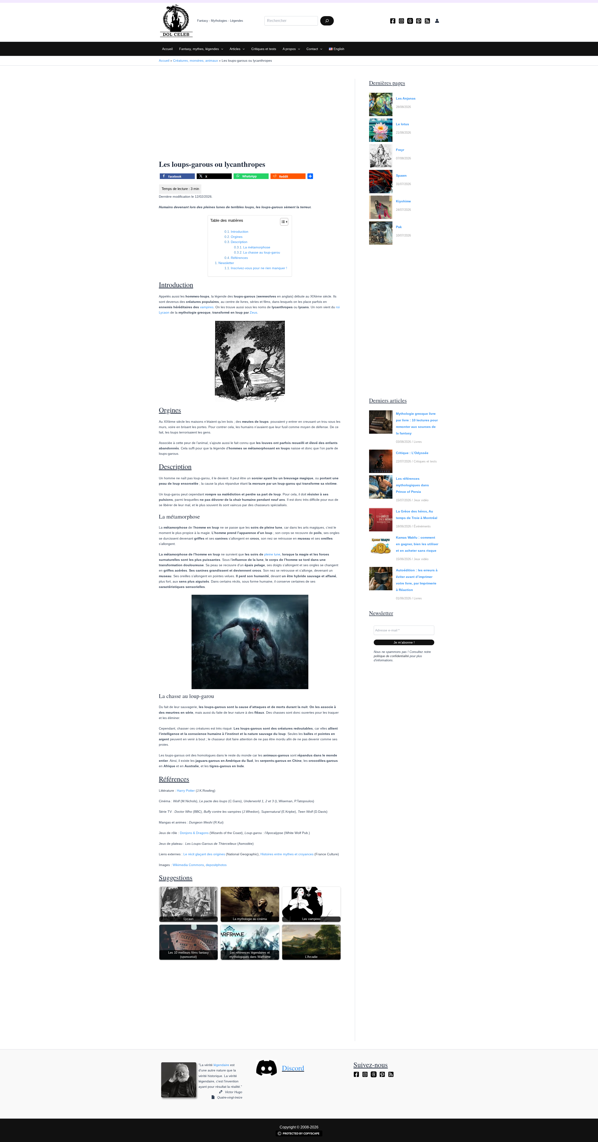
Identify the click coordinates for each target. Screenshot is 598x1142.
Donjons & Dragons (194, 833)
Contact (312, 49)
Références (239, 258)
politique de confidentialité (391, 656)
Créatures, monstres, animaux (195, 60)
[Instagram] (401, 21)
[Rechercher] (327, 20)
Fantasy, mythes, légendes (199, 49)
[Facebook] (393, 21)
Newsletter (226, 263)
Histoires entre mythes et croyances (286, 854)
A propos (289, 49)
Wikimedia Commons (188, 865)
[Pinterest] (419, 21)
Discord (293, 1067)
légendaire (221, 1065)
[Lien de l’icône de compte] (437, 21)
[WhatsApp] (251, 177)
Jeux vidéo (421, 500)
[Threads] (410, 21)
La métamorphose (256, 247)
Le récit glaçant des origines (204, 854)
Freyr (400, 150)
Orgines (236, 237)
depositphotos (216, 865)
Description (239, 242)
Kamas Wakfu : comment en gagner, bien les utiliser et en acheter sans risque (417, 544)
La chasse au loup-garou (261, 252)
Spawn (401, 175)
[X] (214, 177)
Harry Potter (186, 790)
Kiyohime (403, 201)
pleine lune (272, 554)
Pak (399, 227)
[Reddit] (288, 177)
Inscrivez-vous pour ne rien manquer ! (259, 268)
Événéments (422, 526)
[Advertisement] (250, 113)
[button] (221, 49)
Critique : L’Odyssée (412, 453)
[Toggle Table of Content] (282, 222)
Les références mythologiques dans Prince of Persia (412, 485)
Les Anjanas (406, 98)
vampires (207, 307)
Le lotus (402, 124)
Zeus (253, 312)
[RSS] (427, 21)
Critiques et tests (263, 49)
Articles (235, 49)
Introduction (239, 231)
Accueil (167, 49)
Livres (418, 442)
